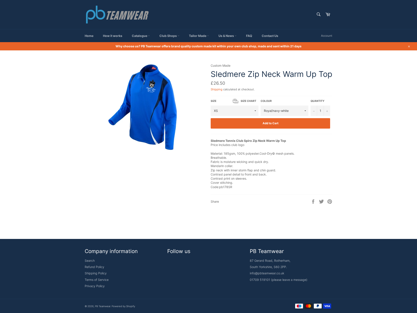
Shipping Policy (96, 273)
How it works (112, 36)
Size (233, 101)
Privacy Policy (95, 286)
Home (89, 36)
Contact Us (270, 36)
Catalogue (140, 36)
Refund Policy (94, 267)
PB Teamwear (102, 306)
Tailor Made (198, 36)
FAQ (249, 36)
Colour (266, 101)
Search (90, 260)
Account (326, 35)
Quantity (317, 101)
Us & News (226, 36)
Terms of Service (97, 280)
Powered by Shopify (123, 306)
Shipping (216, 89)
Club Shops (168, 36)
